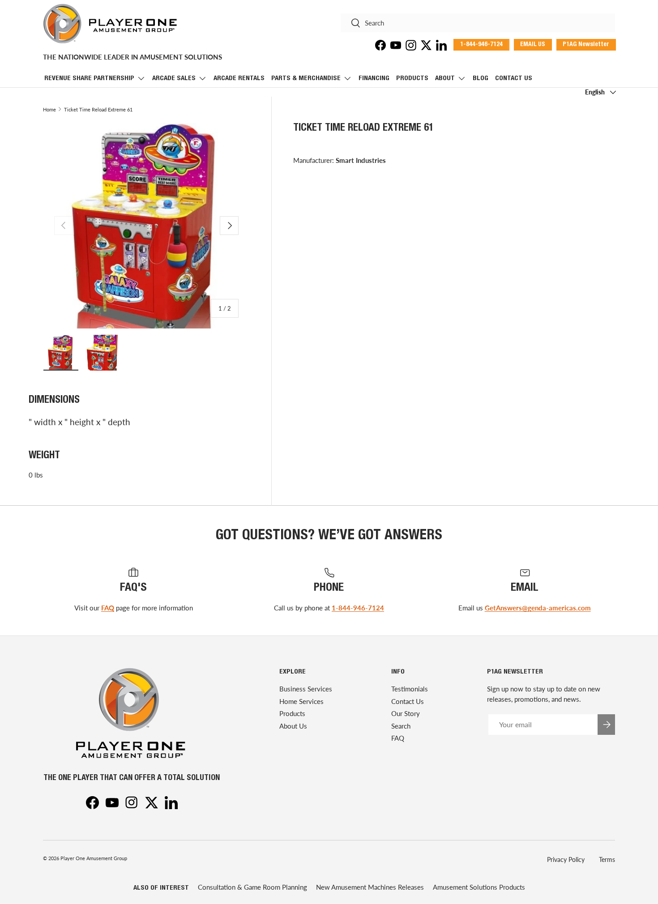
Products (412, 78)
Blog (480, 78)
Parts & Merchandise (306, 78)
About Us (293, 726)
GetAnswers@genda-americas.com (538, 608)
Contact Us (513, 78)
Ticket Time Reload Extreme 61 (98, 109)
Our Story (405, 714)
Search (400, 726)
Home (49, 109)
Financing (374, 78)
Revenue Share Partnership (89, 78)
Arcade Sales (174, 78)
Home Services (301, 701)
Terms (607, 859)
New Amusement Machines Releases (370, 887)
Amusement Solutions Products (479, 887)
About (445, 78)
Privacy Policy (566, 859)
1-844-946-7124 (358, 608)
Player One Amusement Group (93, 858)
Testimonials (409, 689)
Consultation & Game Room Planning (252, 887)
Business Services (305, 689)
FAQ (107, 608)
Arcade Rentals (239, 78)
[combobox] (478, 22)
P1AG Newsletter (586, 45)
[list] (146, 225)
